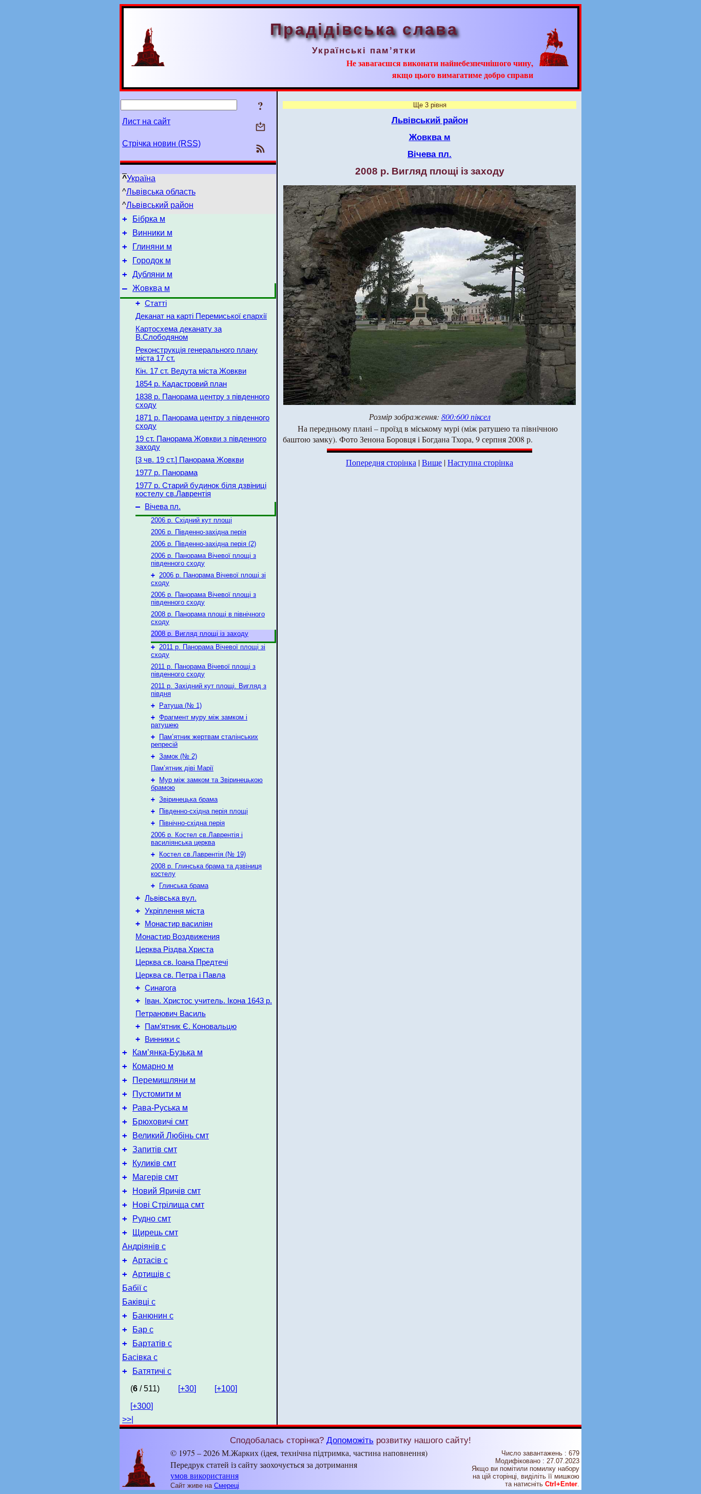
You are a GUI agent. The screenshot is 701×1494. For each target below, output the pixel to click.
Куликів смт (154, 1163)
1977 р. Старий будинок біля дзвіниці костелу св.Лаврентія (200, 489)
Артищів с (151, 1274)
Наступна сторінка (480, 462)
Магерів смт (155, 1177)
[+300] (141, 1406)
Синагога (160, 988)
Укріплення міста (174, 911)
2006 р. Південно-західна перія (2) (203, 544)
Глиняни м (152, 246)
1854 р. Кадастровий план (181, 384)
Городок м (151, 260)
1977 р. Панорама (166, 473)
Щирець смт (155, 1232)
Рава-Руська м (160, 1107)
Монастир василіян (178, 924)
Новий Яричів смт (166, 1191)
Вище (432, 462)
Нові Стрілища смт (168, 1204)
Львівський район (159, 205)
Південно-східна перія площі (203, 811)
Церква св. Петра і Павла (180, 975)
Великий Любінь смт (170, 1135)
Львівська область (161, 191)
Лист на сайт (146, 121)
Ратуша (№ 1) (180, 705)
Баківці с (138, 1301)
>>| (127, 1419)
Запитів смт (154, 1149)
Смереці (226, 1485)
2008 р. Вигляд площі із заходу (199, 633)
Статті (156, 303)
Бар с (142, 1329)
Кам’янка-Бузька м (167, 1052)
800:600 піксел (466, 416)
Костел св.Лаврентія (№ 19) (202, 854)
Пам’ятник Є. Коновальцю (191, 1026)
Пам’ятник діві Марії (182, 768)
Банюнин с (152, 1315)
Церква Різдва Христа (174, 949)
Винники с (162, 1039)
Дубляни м (152, 274)
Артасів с (150, 1260)
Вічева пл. (163, 506)
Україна (141, 178)
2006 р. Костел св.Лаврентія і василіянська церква (197, 838)
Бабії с (134, 1288)
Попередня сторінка (381, 462)
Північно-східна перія (192, 823)
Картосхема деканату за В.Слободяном (178, 333)
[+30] (187, 1388)
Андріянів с (144, 1246)
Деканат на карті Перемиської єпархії (201, 316)
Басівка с (140, 1357)
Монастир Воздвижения (177, 937)
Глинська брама (183, 885)
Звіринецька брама (188, 799)
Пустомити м (156, 1094)
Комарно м (152, 1066)
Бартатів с (152, 1343)
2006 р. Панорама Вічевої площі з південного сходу (203, 559)
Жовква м (151, 288)
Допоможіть (350, 1440)
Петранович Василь (170, 1014)
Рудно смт (151, 1218)
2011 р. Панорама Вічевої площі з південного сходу (203, 670)
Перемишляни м (164, 1080)
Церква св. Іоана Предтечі (181, 962)
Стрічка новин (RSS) (161, 143)
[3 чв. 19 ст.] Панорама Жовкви (189, 460)
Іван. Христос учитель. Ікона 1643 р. (208, 1001)
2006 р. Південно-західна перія (198, 532)
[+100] (226, 1388)
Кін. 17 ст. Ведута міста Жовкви (190, 371)
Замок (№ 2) (178, 756)
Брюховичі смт (160, 1121)
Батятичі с (151, 1371)
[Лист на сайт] (260, 127)
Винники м (152, 232)
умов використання (204, 1475)
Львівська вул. (171, 898)
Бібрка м (148, 219)
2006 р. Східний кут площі (191, 520)
